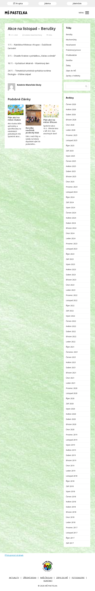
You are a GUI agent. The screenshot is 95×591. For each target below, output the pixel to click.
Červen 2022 (71, 321)
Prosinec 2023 (71, 243)
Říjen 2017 (70, 538)
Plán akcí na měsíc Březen (50, 121)
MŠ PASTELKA (16, 13)
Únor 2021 (70, 378)
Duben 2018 (71, 507)
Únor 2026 (70, 125)
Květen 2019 (71, 450)
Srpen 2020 (70, 409)
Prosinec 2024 (71, 187)
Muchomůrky (71, 39)
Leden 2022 (70, 341)
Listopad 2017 (71, 533)
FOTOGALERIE (78, 577)
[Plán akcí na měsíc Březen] (51, 111)
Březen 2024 (71, 228)
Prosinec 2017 (71, 527)
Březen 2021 (71, 372)
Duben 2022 (71, 331)
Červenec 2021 (72, 352)
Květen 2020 (71, 414)
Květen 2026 (71, 109)
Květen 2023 (71, 269)
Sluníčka (69, 60)
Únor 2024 (70, 233)
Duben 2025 (71, 171)
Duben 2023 (71, 274)
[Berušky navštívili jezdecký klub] (33, 115)
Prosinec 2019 (71, 434)
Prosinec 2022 (71, 295)
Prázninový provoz (73, 50)
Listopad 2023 (71, 249)
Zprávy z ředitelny (73, 76)
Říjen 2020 (70, 398)
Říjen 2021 (70, 347)
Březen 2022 (71, 336)
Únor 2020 (70, 429)
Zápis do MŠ (71, 70)
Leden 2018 (70, 522)
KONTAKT (48, 580)
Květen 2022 (71, 326)
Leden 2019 (70, 471)
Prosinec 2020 (71, 388)
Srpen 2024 (70, 207)
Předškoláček (71, 55)
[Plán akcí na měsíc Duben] (15, 110)
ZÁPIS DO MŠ (62, 577)
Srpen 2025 (70, 156)
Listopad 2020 (71, 393)
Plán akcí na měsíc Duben (14, 118)
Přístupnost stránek (14, 555)
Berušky (69, 34)
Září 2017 (70, 543)
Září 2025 (70, 151)
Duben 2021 (71, 367)
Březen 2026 (71, 119)
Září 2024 (70, 202)
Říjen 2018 (70, 481)
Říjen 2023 (70, 254)
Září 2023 (70, 259)
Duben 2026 (71, 114)
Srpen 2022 (70, 316)
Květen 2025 (71, 166)
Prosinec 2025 (71, 135)
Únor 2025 (70, 181)
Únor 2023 (70, 285)
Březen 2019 (71, 460)
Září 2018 (70, 486)
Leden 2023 (70, 290)
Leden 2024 (70, 238)
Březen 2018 (71, 512)
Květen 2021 (71, 362)
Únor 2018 (70, 517)
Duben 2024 (71, 223)
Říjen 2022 (70, 305)
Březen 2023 (71, 280)
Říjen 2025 (70, 145)
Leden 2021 (70, 383)
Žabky (68, 65)
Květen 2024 (71, 218)
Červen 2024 (71, 212)
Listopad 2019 (71, 440)
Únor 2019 (70, 465)
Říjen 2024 (70, 197)
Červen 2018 (71, 496)
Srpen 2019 (70, 445)
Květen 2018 (71, 501)
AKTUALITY (14, 577)
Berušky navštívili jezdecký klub (32, 130)
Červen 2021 (71, 357)
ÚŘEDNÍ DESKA (29, 577)
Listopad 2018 (71, 476)
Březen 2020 (71, 424)
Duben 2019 (71, 455)
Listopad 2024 (71, 192)
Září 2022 (70, 311)
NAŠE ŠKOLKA (46, 577)
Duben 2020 (71, 419)
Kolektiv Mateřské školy (33, 35)
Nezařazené (71, 45)
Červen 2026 (71, 104)
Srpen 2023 (70, 264)
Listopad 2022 (71, 300)
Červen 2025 (71, 161)
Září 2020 (70, 403)
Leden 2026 (70, 130)
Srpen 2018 (70, 491)
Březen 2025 (71, 176)
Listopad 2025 (71, 140)
